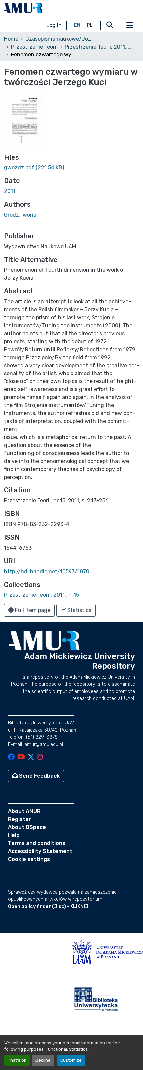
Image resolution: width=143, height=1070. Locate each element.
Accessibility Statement (40, 851)
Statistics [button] (78, 610)
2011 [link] (9, 191)
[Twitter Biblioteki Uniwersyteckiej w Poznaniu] (31, 757)
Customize (71, 1060)
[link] (71, 168)
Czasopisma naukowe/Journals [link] (58, 39)
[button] (23, 8)
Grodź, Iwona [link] (20, 215)
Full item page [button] (32, 610)
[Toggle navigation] (129, 25)
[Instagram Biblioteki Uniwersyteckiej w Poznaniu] (40, 757)
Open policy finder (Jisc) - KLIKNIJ (48, 906)
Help (14, 835)
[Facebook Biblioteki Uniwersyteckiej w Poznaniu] (11, 757)
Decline (43, 1060)
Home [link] (11, 39)
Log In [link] (54, 25)
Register (19, 819)
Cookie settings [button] (29, 859)
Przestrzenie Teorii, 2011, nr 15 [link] (98, 47)
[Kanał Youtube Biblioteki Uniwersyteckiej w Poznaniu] (21, 757)
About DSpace (27, 827)
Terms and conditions (36, 843)
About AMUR (24, 811)
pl (90, 25)
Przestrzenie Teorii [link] (34, 47)
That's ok (17, 1060)
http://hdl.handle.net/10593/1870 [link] (46, 571)
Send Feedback (39, 776)
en (77, 25)
